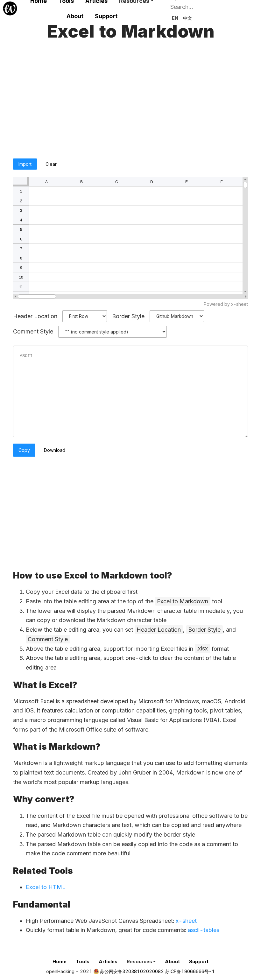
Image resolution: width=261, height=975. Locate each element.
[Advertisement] (130, 101)
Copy (24, 450)
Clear (51, 164)
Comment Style (33, 331)
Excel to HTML (46, 887)
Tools (82, 961)
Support (106, 16)
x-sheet (186, 920)
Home (60, 961)
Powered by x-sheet (226, 304)
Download (54, 450)
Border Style (128, 315)
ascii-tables (203, 930)
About (75, 16)
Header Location (35, 315)
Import (25, 164)
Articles (108, 961)
